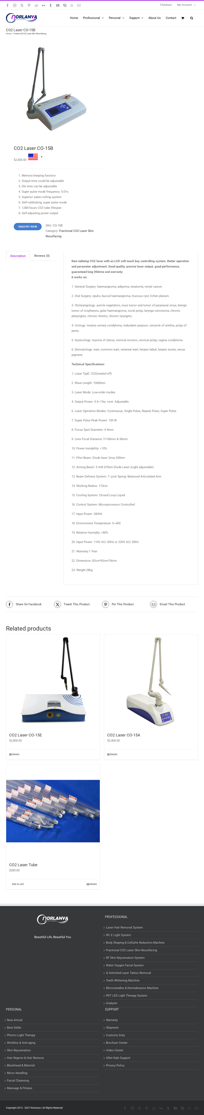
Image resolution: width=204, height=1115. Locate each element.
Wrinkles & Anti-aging (21, 1043)
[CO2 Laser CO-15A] (151, 681)
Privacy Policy (115, 1065)
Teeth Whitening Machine (122, 980)
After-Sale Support (118, 1058)
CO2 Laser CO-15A (123, 735)
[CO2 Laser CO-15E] (53, 681)
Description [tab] (18, 256)
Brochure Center (117, 1043)
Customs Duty (115, 1035)
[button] (191, 18)
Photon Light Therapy (21, 1035)
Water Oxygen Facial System (125, 965)
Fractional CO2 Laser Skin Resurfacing (131, 950)
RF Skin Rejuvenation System (125, 958)
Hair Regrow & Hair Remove (25, 1058)
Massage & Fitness (19, 1088)
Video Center (114, 1050)
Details (15, 754)
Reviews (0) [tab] (42, 256)
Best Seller (14, 1027)
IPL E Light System (118, 935)
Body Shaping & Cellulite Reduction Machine (135, 942)
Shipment (112, 1027)
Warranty (112, 1020)
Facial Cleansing (18, 1080)
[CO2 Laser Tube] (53, 811)
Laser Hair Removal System (124, 927)
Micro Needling (17, 1073)
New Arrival (14, 1020)
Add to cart (18, 884)
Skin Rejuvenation (19, 1050)
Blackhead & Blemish (21, 1065)
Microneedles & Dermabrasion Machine (132, 988)
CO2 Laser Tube (23, 864)
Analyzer (111, 1003)
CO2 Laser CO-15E (25, 735)
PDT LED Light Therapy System (126, 995)
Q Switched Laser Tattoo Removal (128, 973)
